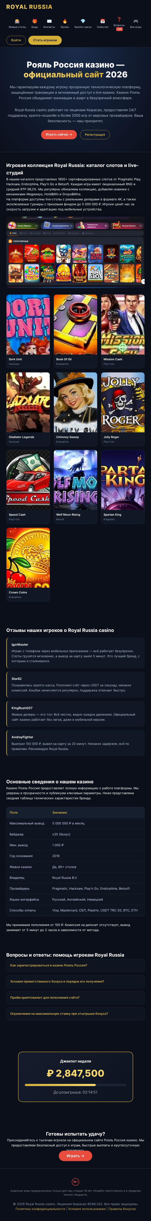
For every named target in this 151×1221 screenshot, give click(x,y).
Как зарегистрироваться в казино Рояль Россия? (48, 965)
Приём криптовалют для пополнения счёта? (45, 997)
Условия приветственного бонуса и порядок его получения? (57, 981)
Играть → (75, 1155)
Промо (65, 23)
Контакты (49, 23)
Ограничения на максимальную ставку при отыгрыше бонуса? (59, 1014)
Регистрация (95, 135)
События (102, 23)
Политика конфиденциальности (40, 1209)
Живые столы (17, 23)
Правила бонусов (122, 1209)
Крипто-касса (83, 23)
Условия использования (87, 1209)
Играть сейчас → (59, 134)
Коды (34, 23)
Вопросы (119, 23)
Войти (16, 40)
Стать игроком (45, 40)
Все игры (136, 23)
